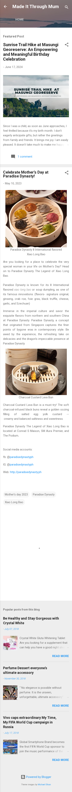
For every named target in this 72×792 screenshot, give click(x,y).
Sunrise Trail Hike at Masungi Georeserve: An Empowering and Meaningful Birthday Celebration (30, 52)
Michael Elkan (44, 784)
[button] (66, 45)
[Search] (66, 8)
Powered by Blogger (38, 777)
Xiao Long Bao (14, 502)
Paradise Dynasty (44, 494)
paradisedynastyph (21, 457)
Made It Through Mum (35, 6)
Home (19, 19)
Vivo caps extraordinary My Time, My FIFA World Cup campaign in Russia (29, 722)
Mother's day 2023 (16, 494)
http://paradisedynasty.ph (25, 472)
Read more (60, 656)
